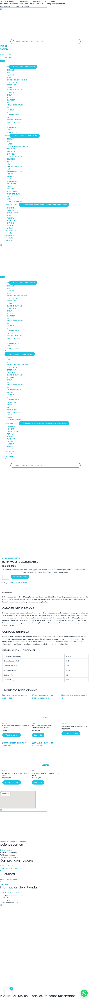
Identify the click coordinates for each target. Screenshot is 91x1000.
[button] (84, 993)
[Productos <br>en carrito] (0, 52)
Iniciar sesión (4, 47)
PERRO (17, 558)
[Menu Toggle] (2, 61)
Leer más (38, 735)
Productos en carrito (6, 56)
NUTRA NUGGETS (8, 558)
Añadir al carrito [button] (11, 735)
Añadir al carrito (20, 577)
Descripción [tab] (7, 592)
